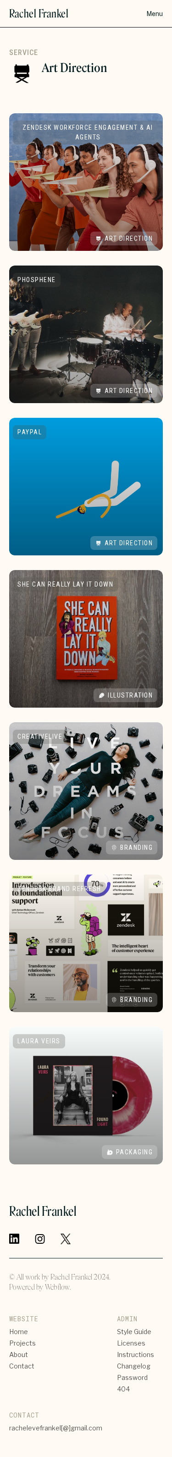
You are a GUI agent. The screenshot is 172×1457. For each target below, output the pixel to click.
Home (18, 1331)
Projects (22, 1343)
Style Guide (134, 1331)
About (18, 1354)
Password (132, 1377)
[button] (154, 13)
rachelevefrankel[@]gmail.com (55, 1428)
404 (123, 1389)
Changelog (133, 1366)
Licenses (131, 1343)
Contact (21, 1366)
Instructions (135, 1354)
